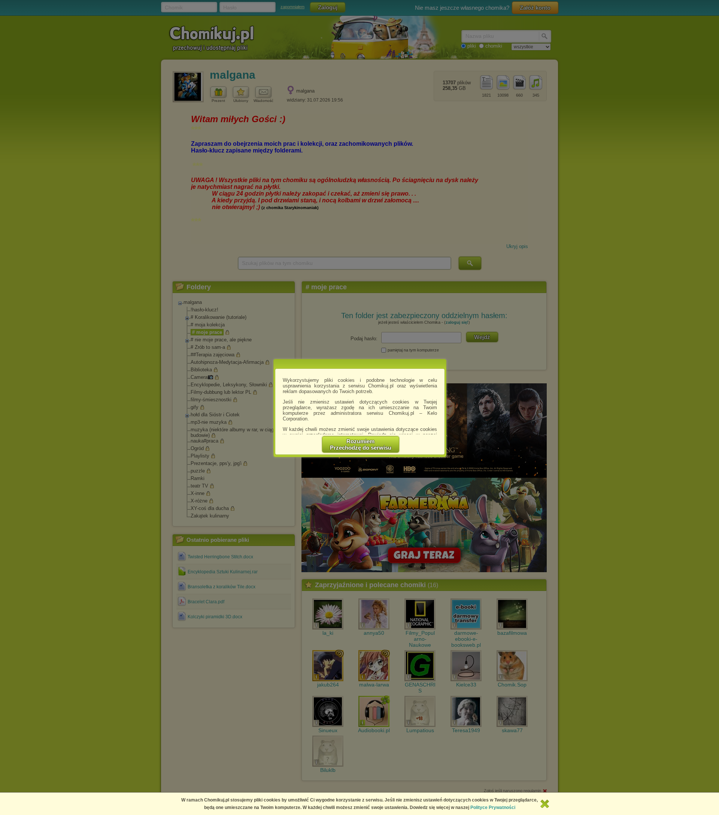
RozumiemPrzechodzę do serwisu (360, 444)
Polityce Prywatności (492, 807)
